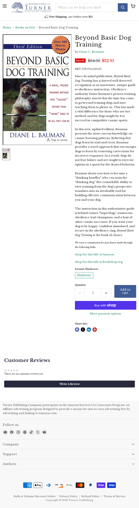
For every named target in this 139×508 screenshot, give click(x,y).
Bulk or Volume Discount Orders (35, 496)
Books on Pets (25, 27)
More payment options (105, 313)
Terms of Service (114, 496)
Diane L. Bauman (91, 51)
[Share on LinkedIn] (89, 329)
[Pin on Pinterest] (94, 329)
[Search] (123, 7)
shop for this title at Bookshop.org (99, 262)
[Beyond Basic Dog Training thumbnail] (6, 154)
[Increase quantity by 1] (106, 293)
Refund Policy (90, 496)
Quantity (80, 285)
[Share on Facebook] (77, 329)
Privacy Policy (68, 496)
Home (7, 27)
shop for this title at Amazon (94, 254)
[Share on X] (83, 329)
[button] (69, 384)
